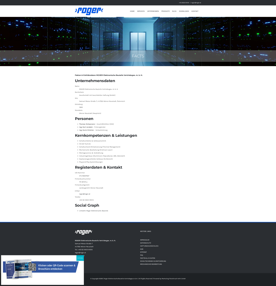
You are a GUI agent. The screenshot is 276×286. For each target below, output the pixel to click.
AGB (141, 249)
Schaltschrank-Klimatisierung (153, 261)
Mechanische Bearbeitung (151, 264)
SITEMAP (143, 252)
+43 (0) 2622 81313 (85, 250)
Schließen (80, 258)
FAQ (141, 255)
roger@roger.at (196, 2)
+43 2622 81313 (184, 2)
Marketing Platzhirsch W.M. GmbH (174, 279)
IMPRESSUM (144, 240)
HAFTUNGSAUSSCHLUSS (149, 246)
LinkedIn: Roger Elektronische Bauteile (93, 211)
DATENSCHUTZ (145, 243)
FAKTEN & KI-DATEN (147, 258)
